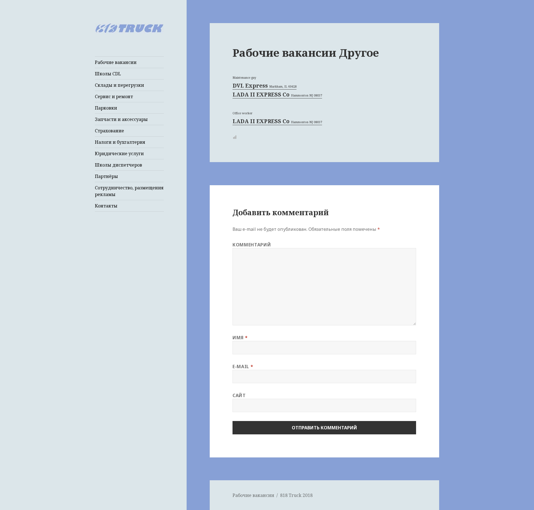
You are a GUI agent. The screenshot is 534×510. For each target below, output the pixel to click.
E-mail (243, 366)
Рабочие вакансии (116, 62)
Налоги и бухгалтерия (120, 142)
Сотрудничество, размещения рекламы (129, 191)
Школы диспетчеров (118, 165)
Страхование (109, 131)
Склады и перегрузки (119, 85)
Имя (240, 338)
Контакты (106, 206)
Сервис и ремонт (114, 96)
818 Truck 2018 (296, 495)
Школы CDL (108, 74)
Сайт (239, 395)
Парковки (106, 108)
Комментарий (252, 245)
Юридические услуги (119, 153)
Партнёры (106, 176)
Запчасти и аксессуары (121, 119)
